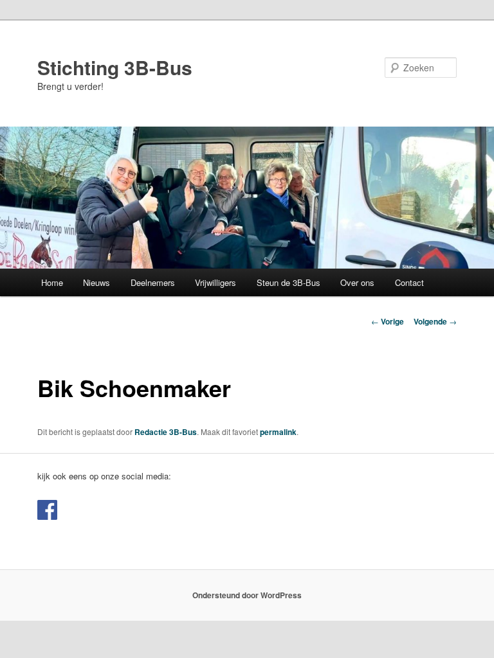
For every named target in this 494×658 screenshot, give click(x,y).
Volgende (435, 321)
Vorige (387, 321)
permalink (278, 432)
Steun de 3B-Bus (288, 282)
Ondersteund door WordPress (247, 595)
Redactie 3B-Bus (165, 432)
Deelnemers (153, 282)
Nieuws (96, 282)
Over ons (357, 282)
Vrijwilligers (215, 282)
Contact (409, 282)
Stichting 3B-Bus (114, 67)
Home (52, 282)
